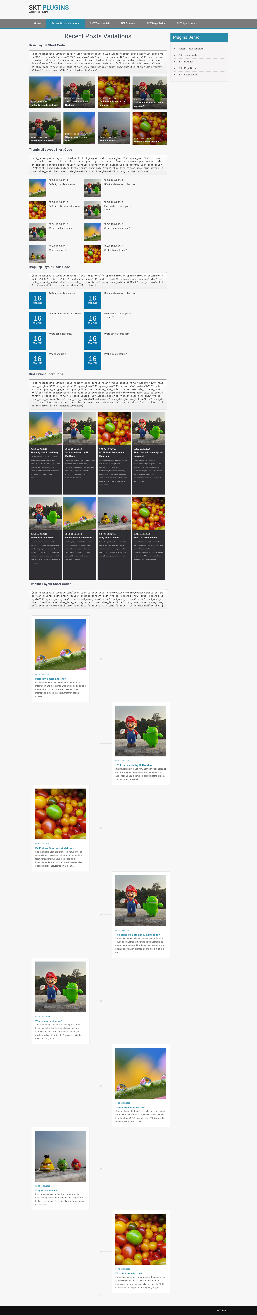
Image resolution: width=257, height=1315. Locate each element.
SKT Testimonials (100, 23)
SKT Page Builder (156, 23)
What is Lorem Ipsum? (146, 141)
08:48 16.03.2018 (142, 138)
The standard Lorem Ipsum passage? (148, 454)
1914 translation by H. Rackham (120, 184)
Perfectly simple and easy (44, 105)
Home (37, 23)
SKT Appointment (187, 23)
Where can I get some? (43, 140)
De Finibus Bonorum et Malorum (65, 206)
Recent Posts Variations (66, 23)
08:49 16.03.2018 (108, 137)
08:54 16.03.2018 (39, 102)
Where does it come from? (117, 228)
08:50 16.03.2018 (73, 134)
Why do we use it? (110, 140)
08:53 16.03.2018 (73, 98)
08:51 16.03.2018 (39, 137)
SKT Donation (128, 23)
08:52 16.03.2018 (142, 99)
